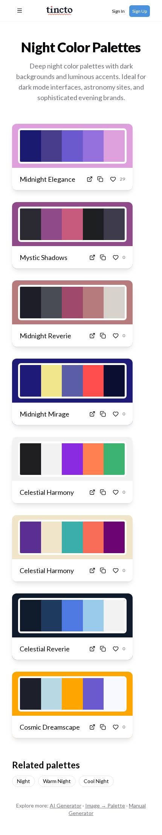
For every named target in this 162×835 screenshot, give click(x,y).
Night (23, 781)
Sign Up (139, 11)
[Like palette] (113, 179)
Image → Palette (105, 805)
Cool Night (96, 781)
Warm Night (57, 781)
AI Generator (65, 805)
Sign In (118, 11)
